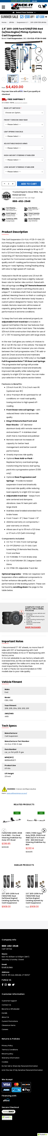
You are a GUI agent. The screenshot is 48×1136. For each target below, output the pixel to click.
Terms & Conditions (10, 1049)
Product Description (15, 232)
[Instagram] (6, 985)
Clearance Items (8, 1025)
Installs (4, 1013)
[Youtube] (9, 985)
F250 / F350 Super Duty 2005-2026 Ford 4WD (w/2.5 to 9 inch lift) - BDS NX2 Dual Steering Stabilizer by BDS (35, 839)
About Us (5, 1017)
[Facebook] (2, 985)
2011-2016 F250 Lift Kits (38, 22)
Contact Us (6, 1005)
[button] (13, 79)
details (34, 1)
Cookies (5, 1062)
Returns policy (7, 1054)
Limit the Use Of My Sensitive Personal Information (22, 1070)
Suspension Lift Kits (24, 22)
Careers (5, 1029)
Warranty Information (10, 1058)
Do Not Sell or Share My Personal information (20, 1066)
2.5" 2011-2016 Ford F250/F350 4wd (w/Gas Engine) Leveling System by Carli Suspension (34, 898)
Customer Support (9, 1001)
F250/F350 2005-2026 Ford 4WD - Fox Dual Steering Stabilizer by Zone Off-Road (12, 836)
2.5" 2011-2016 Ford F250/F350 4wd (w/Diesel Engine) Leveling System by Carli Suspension (10, 898)
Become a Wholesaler (11, 1009)
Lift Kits (11, 22)
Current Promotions (10, 1021)
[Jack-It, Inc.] (22, 6)
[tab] (16, 232)
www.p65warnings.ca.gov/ (17, 793)
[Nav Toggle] (3, 7)
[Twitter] (13, 985)
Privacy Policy (7, 1045)
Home (4, 22)
